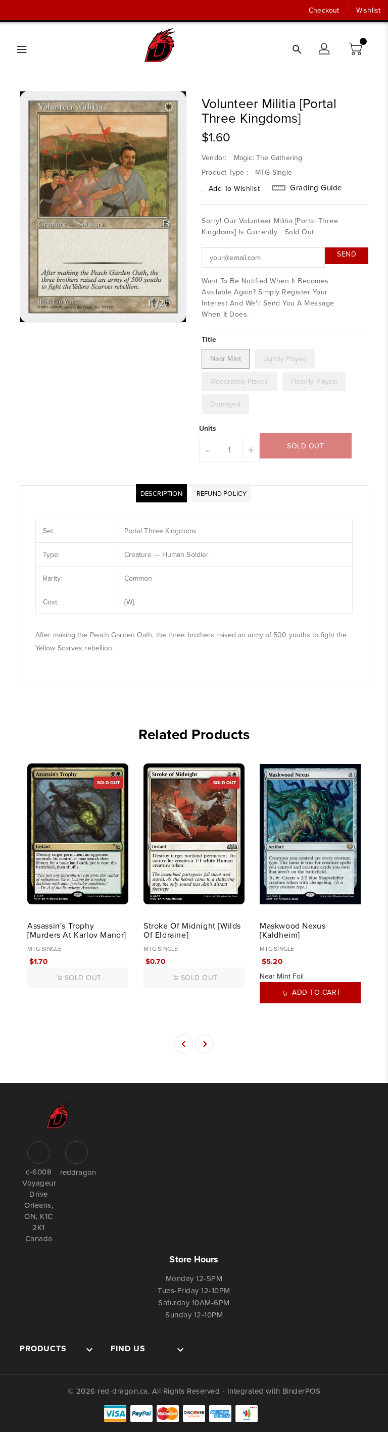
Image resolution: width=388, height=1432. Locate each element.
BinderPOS (301, 1391)
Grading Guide (316, 188)
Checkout (324, 10)
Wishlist (368, 10)
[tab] (161, 493)
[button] (357, 49)
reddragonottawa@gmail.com (76, 1172)
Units (208, 428)
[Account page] (325, 49)
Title (209, 339)
